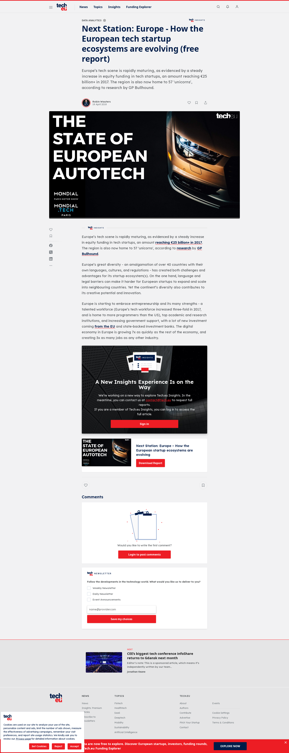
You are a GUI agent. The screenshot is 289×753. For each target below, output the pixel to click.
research (184, 248)
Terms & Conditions (223, 722)
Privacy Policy (220, 717)
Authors (184, 708)
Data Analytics (92, 20)
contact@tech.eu (158, 400)
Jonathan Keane (136, 671)
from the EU (105, 326)
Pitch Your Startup (190, 722)
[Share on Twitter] (51, 252)
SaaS (117, 712)
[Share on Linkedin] (51, 259)
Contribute (185, 712)
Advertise (185, 717)
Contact (184, 727)
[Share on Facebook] (51, 245)
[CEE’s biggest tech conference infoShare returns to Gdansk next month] (104, 662)
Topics (98, 7)
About (183, 703)
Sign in (144, 424)
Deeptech (119, 717)
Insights (114, 7)
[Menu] (51, 8)
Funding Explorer (139, 7)
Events (216, 703)
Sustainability (121, 727)
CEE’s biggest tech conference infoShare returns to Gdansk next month (160, 655)
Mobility (118, 722)
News (83, 7)
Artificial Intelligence (125, 732)
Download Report (150, 463)
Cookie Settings (220, 712)
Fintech (118, 703)
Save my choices (121, 619)
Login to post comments (144, 554)
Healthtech (120, 708)
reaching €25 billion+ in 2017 (178, 242)
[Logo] (63, 7)
